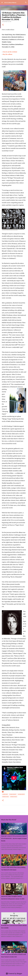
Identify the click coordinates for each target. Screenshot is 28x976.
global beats (21, 794)
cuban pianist (12, 794)
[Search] (26, 2)
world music (13, 796)
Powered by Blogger (15, 973)
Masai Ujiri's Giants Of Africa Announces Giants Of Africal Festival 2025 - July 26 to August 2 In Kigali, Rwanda (14, 838)
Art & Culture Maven (10, 2)
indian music (5, 796)
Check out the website (10, 52)
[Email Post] (3, 792)
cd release (5, 794)
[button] (3, 25)
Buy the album (7, 54)
